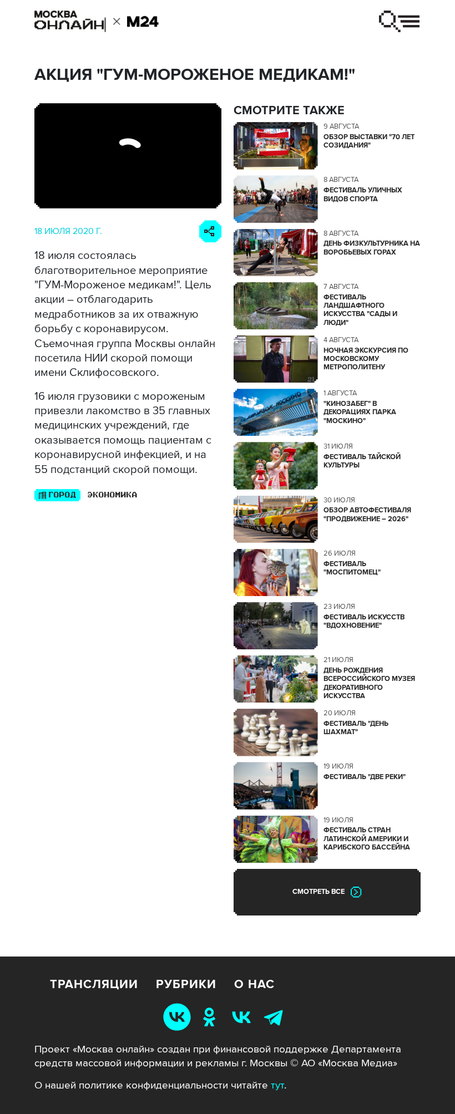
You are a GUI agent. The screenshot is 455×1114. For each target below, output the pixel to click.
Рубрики (186, 985)
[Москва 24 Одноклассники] (211, 1017)
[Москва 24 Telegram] (276, 1017)
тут (277, 1085)
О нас (254, 985)
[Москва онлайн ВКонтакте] (179, 1017)
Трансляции (94, 985)
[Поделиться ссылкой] (210, 231)
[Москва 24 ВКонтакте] (244, 1017)
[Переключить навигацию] (399, 21)
